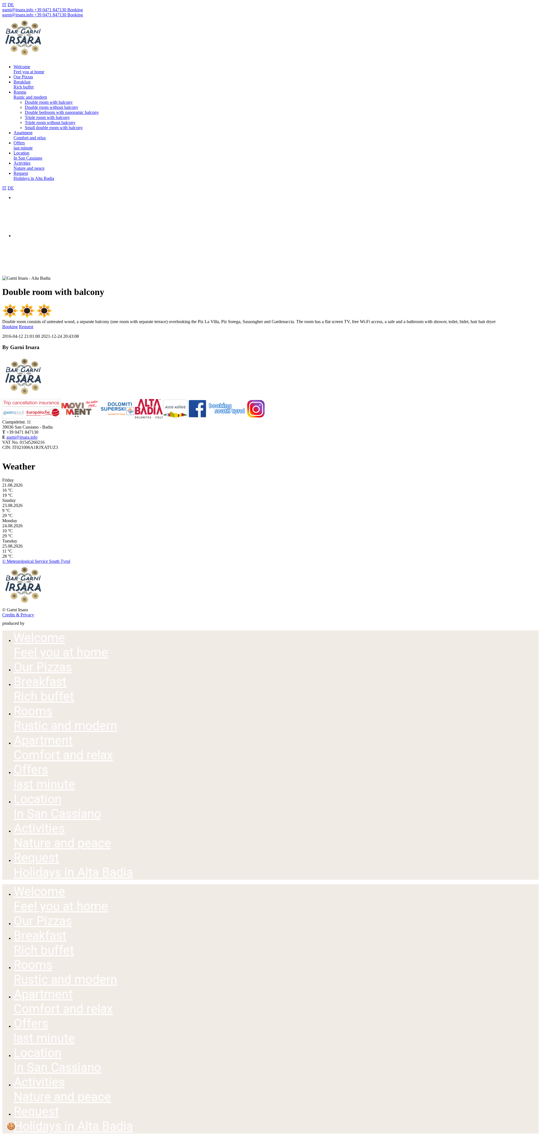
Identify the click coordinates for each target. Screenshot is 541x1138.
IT (4, 4)
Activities (29, 166)
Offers (23, 145)
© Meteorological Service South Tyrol (36, 561)
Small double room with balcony (54, 127)
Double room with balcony (49, 102)
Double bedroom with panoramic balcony (62, 112)
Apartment (30, 135)
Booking (74, 9)
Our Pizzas (23, 76)
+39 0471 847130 (49, 9)
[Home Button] (23, 57)
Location (28, 155)
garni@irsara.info (17, 9)
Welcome (29, 69)
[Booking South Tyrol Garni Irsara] (226, 416)
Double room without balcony (51, 107)
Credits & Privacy (18, 614)
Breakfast (24, 84)
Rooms (30, 95)
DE (11, 4)
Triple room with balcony (47, 117)
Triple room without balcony (50, 122)
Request (34, 176)
